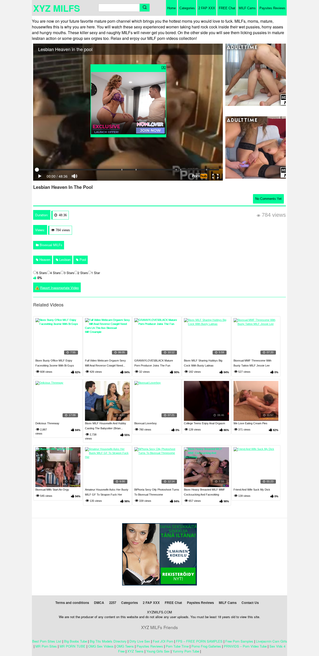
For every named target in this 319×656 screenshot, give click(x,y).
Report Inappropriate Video (59, 287)
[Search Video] (145, 7)
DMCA (99, 602)
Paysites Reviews (272, 8)
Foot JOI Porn (163, 641)
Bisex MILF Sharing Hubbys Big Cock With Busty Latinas (203, 363)
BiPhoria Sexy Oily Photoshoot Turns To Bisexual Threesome (156, 492)
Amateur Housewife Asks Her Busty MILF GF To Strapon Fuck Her (106, 492)
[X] (163, 67)
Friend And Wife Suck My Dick (252, 489)
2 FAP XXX (206, 8)
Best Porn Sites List (46, 641)
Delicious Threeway (47, 423)
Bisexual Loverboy (145, 423)
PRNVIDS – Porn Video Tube (245, 646)
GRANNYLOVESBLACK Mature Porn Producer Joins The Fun (153, 363)
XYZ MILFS (56, 7)
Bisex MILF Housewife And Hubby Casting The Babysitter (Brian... (105, 426)
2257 (112, 602)
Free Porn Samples (239, 641)
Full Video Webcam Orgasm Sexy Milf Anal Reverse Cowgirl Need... (105, 363)
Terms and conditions (72, 602)
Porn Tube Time (177, 646)
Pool (82, 260)
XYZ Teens (135, 651)
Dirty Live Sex (139, 641)
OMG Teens (125, 646)
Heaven (44, 260)
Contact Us (250, 602)
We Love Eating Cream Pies (250, 423)
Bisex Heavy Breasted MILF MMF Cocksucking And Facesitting (204, 492)
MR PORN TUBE (72, 646)
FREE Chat (227, 8)
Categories (187, 8)
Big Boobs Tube (75, 641)
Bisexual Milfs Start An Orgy (52, 489)
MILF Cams (247, 8)
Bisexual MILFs (50, 245)
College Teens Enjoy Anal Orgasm (204, 423)
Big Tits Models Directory (108, 641)
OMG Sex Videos (101, 646)
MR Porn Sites (46, 646)
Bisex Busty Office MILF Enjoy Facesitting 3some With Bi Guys (54, 363)
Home (171, 8)
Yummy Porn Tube (185, 651)
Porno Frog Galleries (206, 646)
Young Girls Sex (158, 651)
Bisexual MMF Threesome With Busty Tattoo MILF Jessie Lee (252, 363)
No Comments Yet (268, 199)
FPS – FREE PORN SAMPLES (199, 641)
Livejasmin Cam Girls (271, 641)
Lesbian (64, 260)
